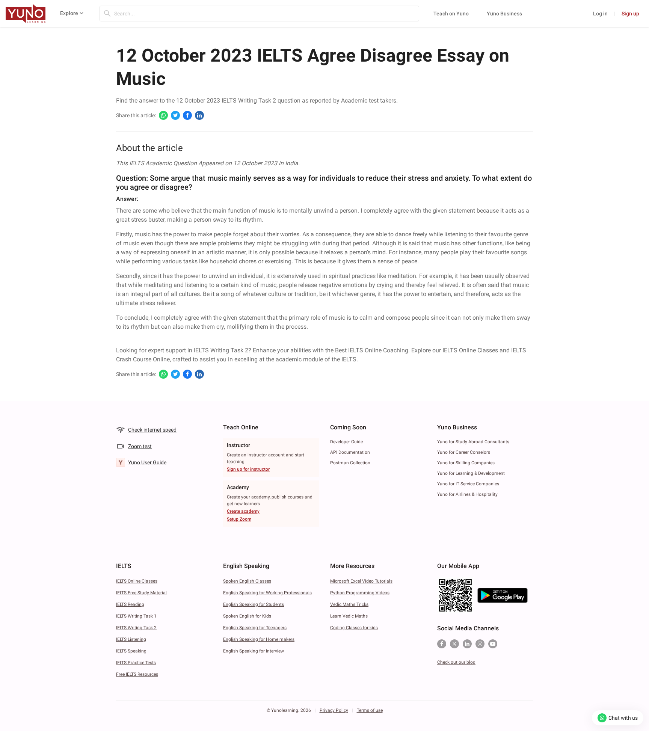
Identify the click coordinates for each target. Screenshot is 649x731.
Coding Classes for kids (354, 627)
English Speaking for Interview (253, 651)
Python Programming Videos (359, 592)
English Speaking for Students (253, 604)
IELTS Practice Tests (136, 662)
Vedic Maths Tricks (349, 604)
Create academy (243, 511)
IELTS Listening (131, 639)
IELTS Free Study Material (141, 592)
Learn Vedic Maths (349, 616)
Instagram (479, 643)
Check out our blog (456, 662)
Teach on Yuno (451, 14)
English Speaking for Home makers (258, 639)
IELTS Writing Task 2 (136, 627)
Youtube (492, 643)
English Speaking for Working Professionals (267, 592)
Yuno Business (504, 14)
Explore (69, 13)
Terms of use (370, 710)
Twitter (454, 643)
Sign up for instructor (248, 469)
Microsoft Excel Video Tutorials (361, 581)
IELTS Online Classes (136, 581)
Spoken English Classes (247, 581)
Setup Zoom (239, 519)
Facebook (441, 643)
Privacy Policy (334, 710)
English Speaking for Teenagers (255, 627)
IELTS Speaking (131, 651)
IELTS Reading (130, 604)
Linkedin (467, 643)
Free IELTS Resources (137, 674)
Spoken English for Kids (247, 616)
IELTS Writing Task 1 (136, 616)
